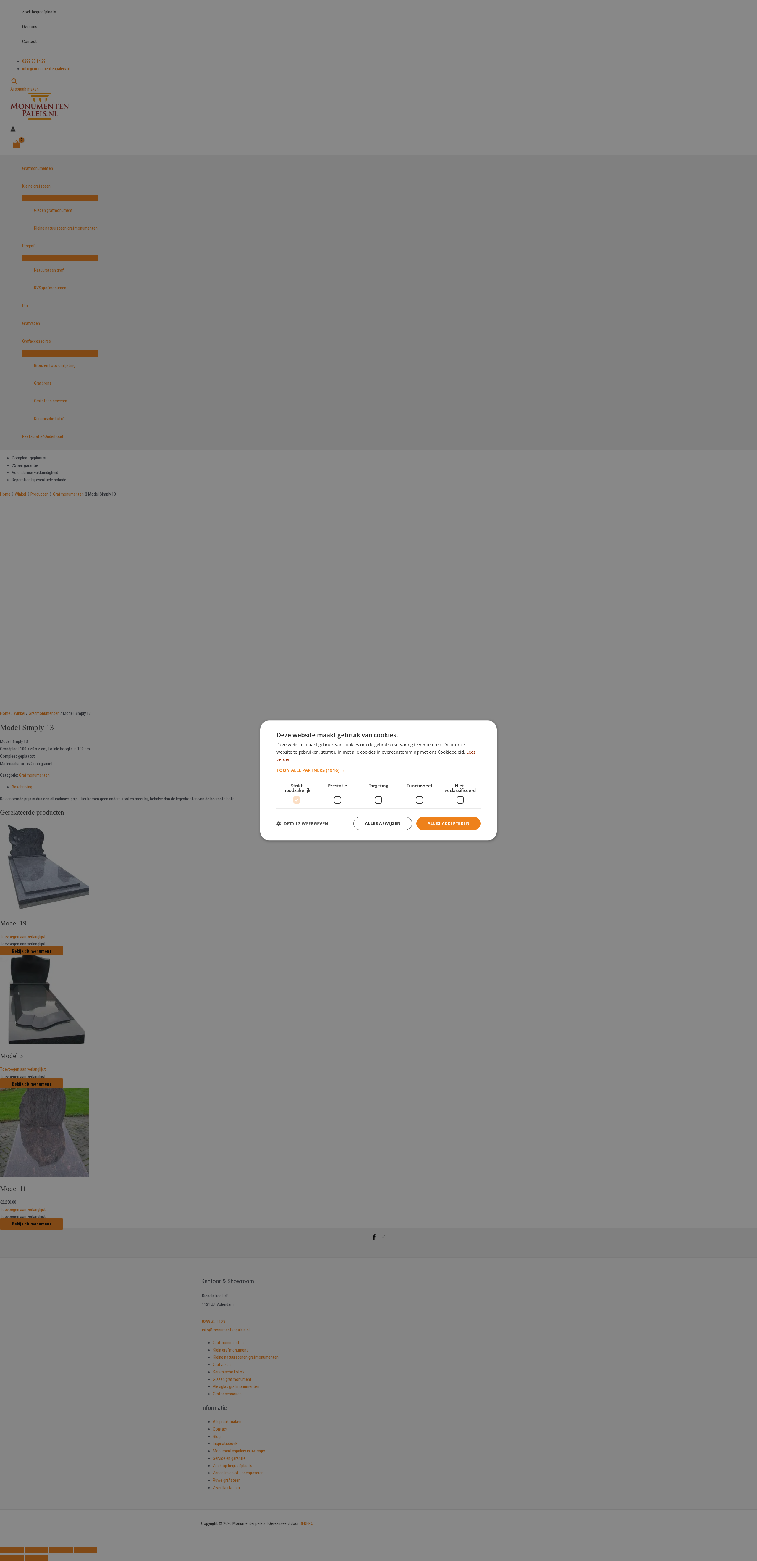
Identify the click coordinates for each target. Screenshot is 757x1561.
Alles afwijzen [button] (383, 823)
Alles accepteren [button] (448, 823)
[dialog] (378, 780)
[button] (378, 770)
